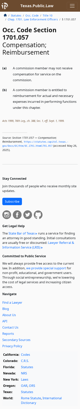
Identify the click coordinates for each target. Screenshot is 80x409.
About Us (9, 315)
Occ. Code (31, 15)
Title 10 (47, 15)
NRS (24, 373)
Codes (25, 354)
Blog (5, 309)
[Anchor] (34, 79)
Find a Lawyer (12, 302)
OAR (24, 386)
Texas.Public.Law (36, 5)
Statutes (16, 15)
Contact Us (10, 327)
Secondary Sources (16, 340)
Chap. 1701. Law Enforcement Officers (33, 19)
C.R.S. (25, 361)
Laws (24, 379)
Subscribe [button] (12, 201)
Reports (8, 333)
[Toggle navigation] (72, 6)
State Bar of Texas (22, 233)
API (4, 321)
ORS (32, 386)
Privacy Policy (12, 346)
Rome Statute (31, 398)
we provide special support (46, 268)
